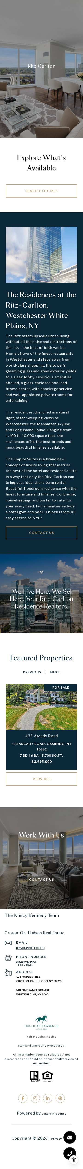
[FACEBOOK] (22, 1098)
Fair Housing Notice (41, 1036)
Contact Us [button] (41, 533)
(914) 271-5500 (26, 962)
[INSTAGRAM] (35, 1098)
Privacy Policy (61, 1138)
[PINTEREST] (60, 1098)
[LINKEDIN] (47, 1098)
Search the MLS (41, 191)
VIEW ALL (41, 779)
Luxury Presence (54, 1113)
